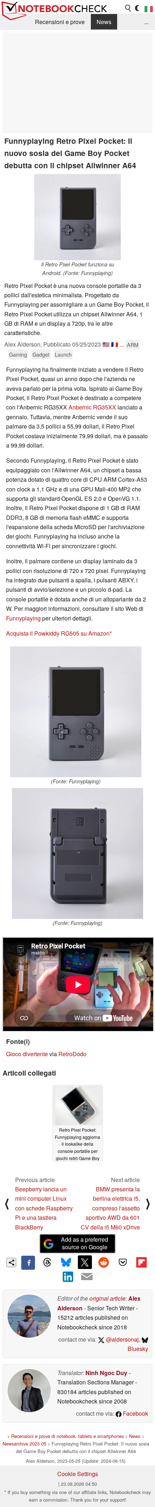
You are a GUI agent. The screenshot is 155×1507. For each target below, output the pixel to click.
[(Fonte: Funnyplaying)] (75, 711)
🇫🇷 (114, 344)
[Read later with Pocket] (122, 1262)
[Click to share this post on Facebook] (28, 1262)
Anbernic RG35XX (92, 407)
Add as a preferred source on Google (84, 1243)
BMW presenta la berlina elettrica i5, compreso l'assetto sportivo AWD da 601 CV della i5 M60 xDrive (110, 1208)
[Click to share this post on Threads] (47, 1262)
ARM (132, 344)
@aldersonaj (122, 1339)
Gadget (40, 354)
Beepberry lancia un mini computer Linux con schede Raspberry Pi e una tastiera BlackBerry (44, 1208)
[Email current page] (87, 1277)
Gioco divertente (27, 1054)
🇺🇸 (106, 344)
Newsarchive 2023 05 (24, 1443)
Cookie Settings (77, 1474)
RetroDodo (72, 1054)
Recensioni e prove (60, 22)
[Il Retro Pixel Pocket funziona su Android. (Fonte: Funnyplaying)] (77, 217)
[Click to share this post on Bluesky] (66, 1262)
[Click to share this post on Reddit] (104, 1262)
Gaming (18, 354)
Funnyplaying (23, 618)
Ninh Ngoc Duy (106, 1373)
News (104, 22)
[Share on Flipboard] (141, 1262)
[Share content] (11, 1263)
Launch (63, 354)
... (146, 22)
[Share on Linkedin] (68, 1276)
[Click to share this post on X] (85, 1262)
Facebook (134, 1413)
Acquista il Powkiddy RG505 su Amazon (58, 633)
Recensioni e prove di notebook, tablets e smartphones (67, 1436)
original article (107, 1298)
